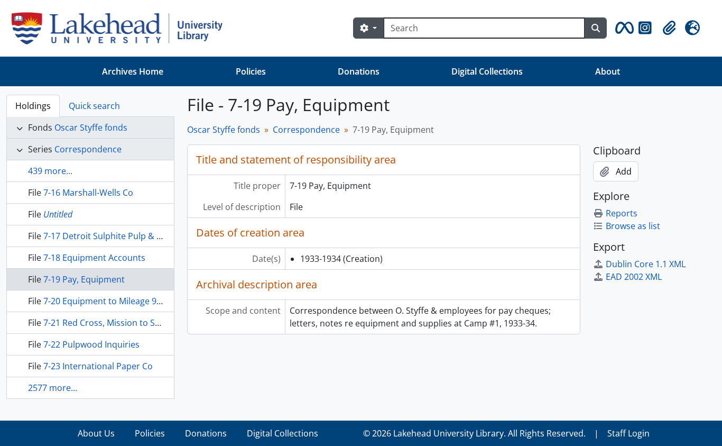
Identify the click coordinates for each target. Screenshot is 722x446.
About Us (96, 433)
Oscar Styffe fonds (90, 127)
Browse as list (633, 226)
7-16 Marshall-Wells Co (88, 192)
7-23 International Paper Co (98, 366)
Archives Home (132, 71)
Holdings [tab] (33, 106)
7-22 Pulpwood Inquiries (91, 344)
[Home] (121, 28)
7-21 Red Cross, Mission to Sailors (110, 323)
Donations (358, 71)
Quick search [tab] (94, 106)
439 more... (50, 171)
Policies (251, 71)
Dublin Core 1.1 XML (646, 264)
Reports (621, 213)
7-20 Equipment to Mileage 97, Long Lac (121, 301)
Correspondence (88, 149)
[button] (622, 28)
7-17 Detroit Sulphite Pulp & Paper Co (118, 236)
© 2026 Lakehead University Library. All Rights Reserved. (474, 433)
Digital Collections (487, 71)
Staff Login (628, 433)
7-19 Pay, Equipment (84, 279)
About (607, 71)
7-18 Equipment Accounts (94, 257)
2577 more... (52, 388)
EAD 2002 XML (634, 277)
